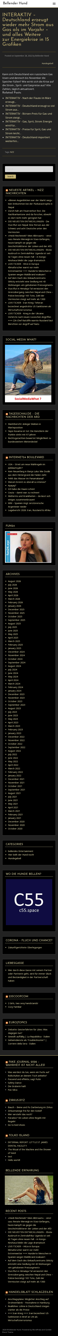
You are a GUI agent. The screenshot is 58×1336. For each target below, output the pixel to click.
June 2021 (13, 800)
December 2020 (16, 821)
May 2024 (13, 676)
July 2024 (12, 669)
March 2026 (14, 598)
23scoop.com (18, 996)
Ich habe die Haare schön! (21, 489)
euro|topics (18, 1022)
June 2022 (13, 757)
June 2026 (13, 588)
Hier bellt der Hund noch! (21, 854)
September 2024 (16, 662)
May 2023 (13, 718)
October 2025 (15, 616)
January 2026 (14, 605)
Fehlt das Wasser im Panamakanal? (26, 478)
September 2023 (16, 704)
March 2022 (14, 768)
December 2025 (16, 609)
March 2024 (14, 683)
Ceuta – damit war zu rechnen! (23, 492)
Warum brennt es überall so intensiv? (27, 482)
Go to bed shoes (16, 1124)
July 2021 (12, 796)
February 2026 (15, 602)
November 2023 (16, 697)
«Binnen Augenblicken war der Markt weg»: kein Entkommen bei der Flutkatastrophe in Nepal (30, 204)
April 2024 (13, 680)
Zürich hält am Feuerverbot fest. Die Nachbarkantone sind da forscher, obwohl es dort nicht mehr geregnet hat (29, 214)
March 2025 (14, 641)
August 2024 (14, 666)
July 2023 (12, 711)
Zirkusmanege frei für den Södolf (25, 1110)
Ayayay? (12, 485)
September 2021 (16, 789)
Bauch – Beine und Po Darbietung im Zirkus (30, 1107)
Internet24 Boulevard (26, 457)
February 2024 (15, 687)
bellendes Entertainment (20, 851)
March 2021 (14, 810)
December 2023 (16, 694)
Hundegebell (47, 63)
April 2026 (13, 595)
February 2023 (15, 729)
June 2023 (13, 715)
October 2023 (15, 701)
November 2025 (16, 612)
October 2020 (15, 828)
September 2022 (16, 747)
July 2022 (12, 754)
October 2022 (15, 743)
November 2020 (16, 825)
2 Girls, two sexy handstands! (23, 1003)
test (10, 1156)
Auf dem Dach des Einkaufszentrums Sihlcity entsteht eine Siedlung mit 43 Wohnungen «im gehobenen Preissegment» (30, 281)
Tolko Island (19, 1135)
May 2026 (13, 591)
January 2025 (14, 648)
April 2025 (13, 637)
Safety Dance (14, 1082)
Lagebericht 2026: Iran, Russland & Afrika (29, 510)
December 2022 (16, 736)
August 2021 (14, 793)
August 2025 (14, 623)
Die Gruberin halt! (17, 1086)
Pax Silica (12, 1089)
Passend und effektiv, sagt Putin (24, 1079)
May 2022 (13, 761)
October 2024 (15, 658)
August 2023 (14, 708)
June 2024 (13, 673)
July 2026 (12, 584)
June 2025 (13, 630)
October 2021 (15, 786)
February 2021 (15, 814)
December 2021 (16, 779)
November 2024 (16, 655)
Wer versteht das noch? (20, 1114)
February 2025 (15, 644)
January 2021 (14, 818)
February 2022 (15, 772)
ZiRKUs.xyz (17, 1100)
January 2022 (14, 775)
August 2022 (14, 750)
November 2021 (16, 782)
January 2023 (14, 733)
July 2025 (12, 627)
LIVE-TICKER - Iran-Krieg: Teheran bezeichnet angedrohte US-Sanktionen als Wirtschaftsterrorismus (29, 306)
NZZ (12, 152)
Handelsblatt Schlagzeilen (31, 1292)
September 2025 (16, 620)
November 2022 (16, 740)
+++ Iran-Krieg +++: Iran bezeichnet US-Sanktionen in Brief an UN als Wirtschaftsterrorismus (28, 1317)
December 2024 (16, 651)
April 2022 (13, 764)
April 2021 (13, 807)
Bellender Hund (15, 3)
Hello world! (14, 1160)
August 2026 (14, 581)
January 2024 (14, 690)
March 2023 (14, 726)
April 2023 (13, 722)
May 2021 (13, 803)
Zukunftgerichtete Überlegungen (25, 947)
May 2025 (13, 634)
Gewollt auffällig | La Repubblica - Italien (29, 1036)
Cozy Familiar (15, 1006)
